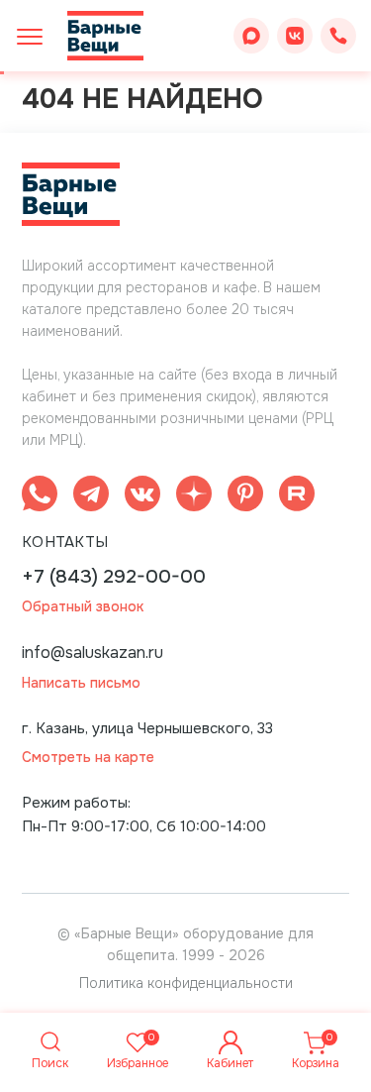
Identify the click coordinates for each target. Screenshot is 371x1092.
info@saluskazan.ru (92, 652)
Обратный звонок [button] (82, 607)
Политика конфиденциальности (186, 983)
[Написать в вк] (142, 497)
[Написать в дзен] (194, 497)
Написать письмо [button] (81, 683)
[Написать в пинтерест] (245, 497)
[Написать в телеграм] (91, 497)
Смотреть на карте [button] (88, 757)
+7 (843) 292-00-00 (114, 577)
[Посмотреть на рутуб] (297, 497)
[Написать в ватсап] (39, 497)
